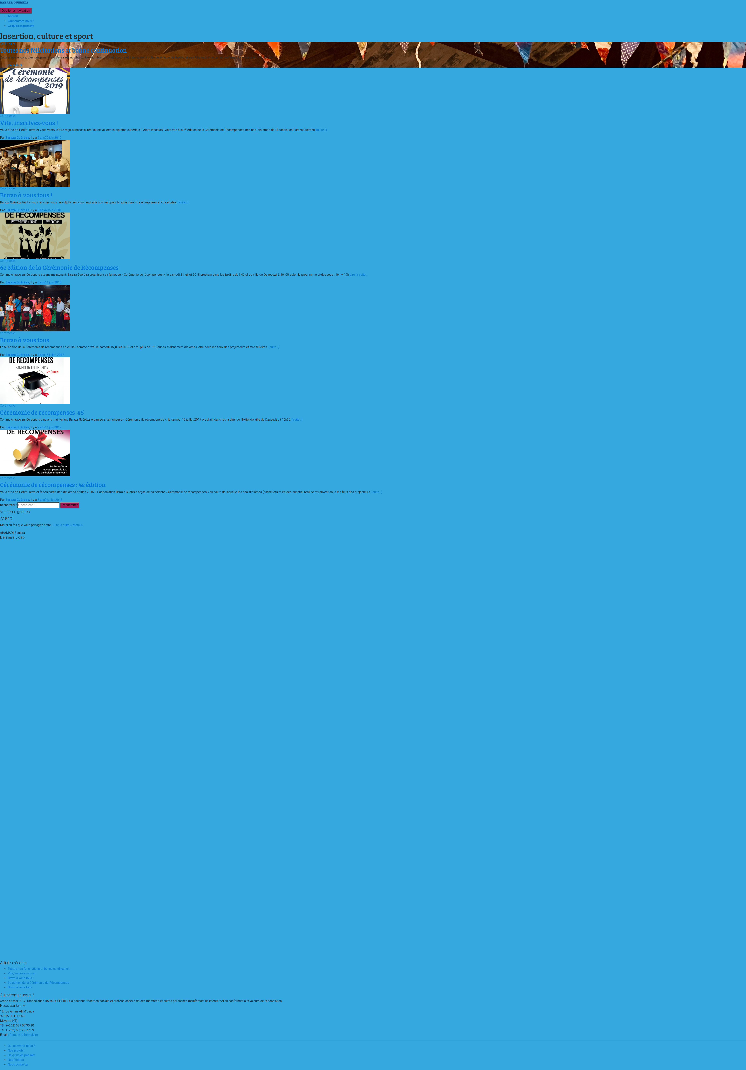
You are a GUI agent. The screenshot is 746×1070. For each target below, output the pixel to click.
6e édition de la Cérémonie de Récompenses (59, 267)
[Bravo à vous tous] (35, 308)
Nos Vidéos (16, 1060)
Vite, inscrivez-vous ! (29, 123)
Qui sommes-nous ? (21, 21)
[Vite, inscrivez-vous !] (35, 90)
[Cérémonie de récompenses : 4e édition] (35, 453)
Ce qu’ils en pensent (21, 25)
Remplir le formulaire (24, 1035)
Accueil (13, 16)
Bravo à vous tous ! (26, 195)
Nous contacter (18, 1064)
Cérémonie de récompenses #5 (42, 412)
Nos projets (16, 1050)
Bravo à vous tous (24, 340)
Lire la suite (14, 65)
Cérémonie (7, 43)
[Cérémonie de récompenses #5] (35, 380)
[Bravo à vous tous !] (35, 163)
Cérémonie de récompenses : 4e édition (53, 484)
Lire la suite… (358, 274)
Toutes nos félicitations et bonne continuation (39, 969)
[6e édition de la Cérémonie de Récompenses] (35, 235)
